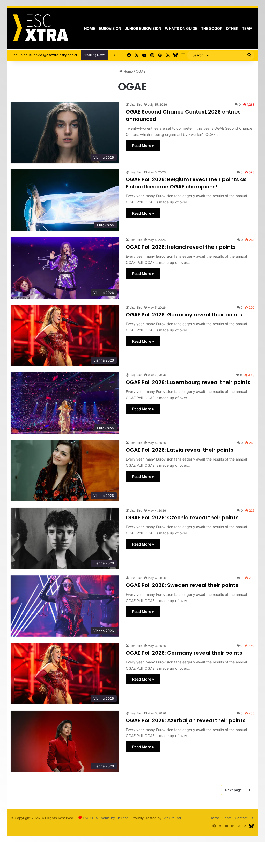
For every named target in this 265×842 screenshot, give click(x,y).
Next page (233, 790)
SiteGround (172, 818)
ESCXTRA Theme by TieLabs (105, 818)
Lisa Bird (136, 105)
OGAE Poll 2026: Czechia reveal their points (182, 517)
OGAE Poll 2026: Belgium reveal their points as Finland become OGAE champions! (186, 183)
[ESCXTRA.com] (40, 28)
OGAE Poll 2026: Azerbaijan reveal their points (186, 720)
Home (89, 28)
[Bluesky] (175, 55)
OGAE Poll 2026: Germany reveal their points (184, 314)
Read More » (143, 145)
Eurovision (110, 28)
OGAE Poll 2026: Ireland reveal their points (181, 247)
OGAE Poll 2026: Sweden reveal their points (182, 585)
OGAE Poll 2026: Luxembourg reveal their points (188, 382)
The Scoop (211, 28)
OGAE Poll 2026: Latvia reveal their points (179, 450)
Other (232, 28)
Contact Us (244, 818)
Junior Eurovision (143, 28)
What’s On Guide (181, 28)
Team (247, 28)
